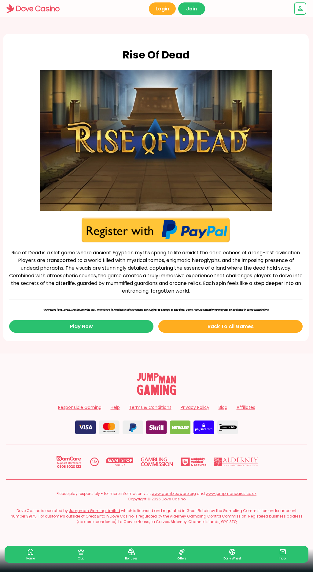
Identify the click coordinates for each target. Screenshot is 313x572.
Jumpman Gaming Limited (94, 510)
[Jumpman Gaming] (156, 393)
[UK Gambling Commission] (157, 462)
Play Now (81, 326)
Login (162, 8)
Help (115, 407)
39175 (31, 516)
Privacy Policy (195, 407)
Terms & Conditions (150, 407)
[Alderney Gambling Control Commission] (236, 462)
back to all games (231, 326)
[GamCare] (69, 461)
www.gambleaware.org (174, 493)
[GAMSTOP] (120, 462)
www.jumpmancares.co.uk (231, 493)
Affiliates (246, 407)
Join (191, 8)
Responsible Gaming (79, 407)
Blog (223, 407)
